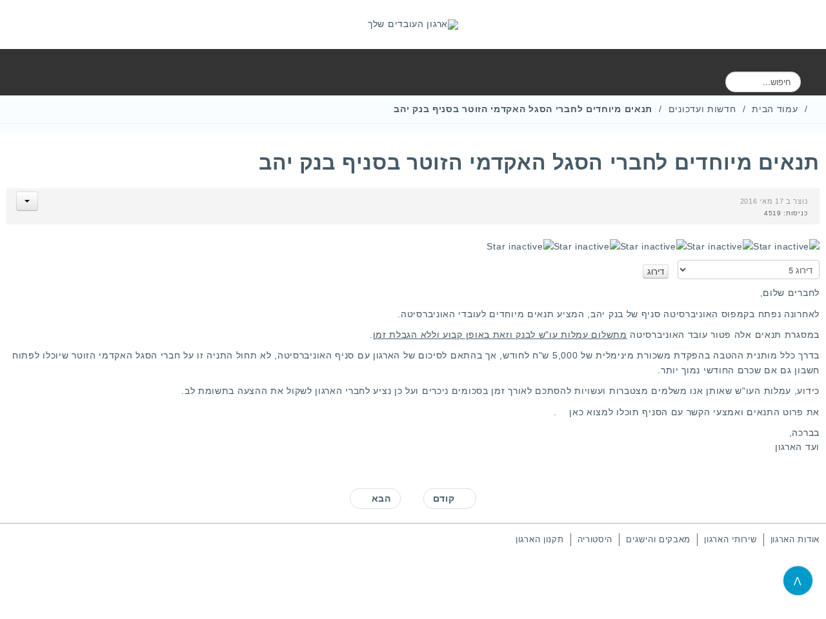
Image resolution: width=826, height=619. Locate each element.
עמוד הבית (775, 109)
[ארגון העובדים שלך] (413, 24)
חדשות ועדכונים (702, 109)
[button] (27, 201)
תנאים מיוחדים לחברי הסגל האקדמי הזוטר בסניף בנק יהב (539, 162)
